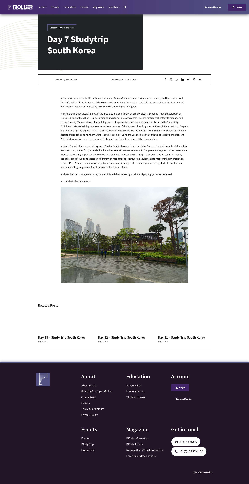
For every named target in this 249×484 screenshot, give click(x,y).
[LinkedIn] (182, 80)
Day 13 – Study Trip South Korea (61, 337)
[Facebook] (165, 80)
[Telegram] (188, 80)
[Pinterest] (194, 80)
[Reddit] (176, 80)
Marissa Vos (71, 79)
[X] (170, 80)
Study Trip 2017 (67, 27)
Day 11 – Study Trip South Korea (181, 337)
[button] (125, 7)
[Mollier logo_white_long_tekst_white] (20, 5)
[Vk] (200, 80)
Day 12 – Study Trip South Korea (121, 337)
